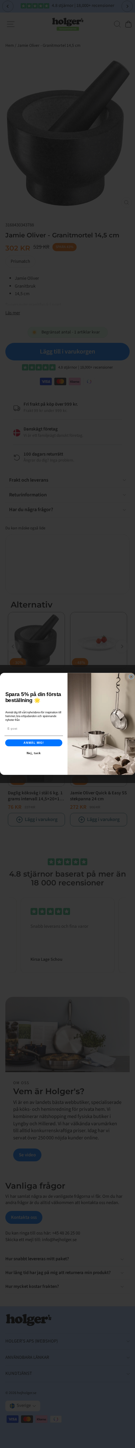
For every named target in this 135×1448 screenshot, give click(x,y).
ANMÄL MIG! (34, 742)
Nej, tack (34, 753)
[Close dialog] (131, 677)
